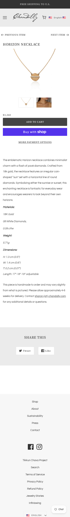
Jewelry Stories (35, 496)
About (35, 409)
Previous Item (15, 34)
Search (35, 467)
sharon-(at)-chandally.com (50, 296)
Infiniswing (35, 503)
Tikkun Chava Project (35, 460)
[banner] (25, 17)
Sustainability (35, 416)
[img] (30, 446)
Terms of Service (35, 474)
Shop (35, 401)
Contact (35, 430)
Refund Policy (35, 488)
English (54, 17)
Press (35, 423)
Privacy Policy (35, 481)
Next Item (58, 34)
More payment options (35, 142)
